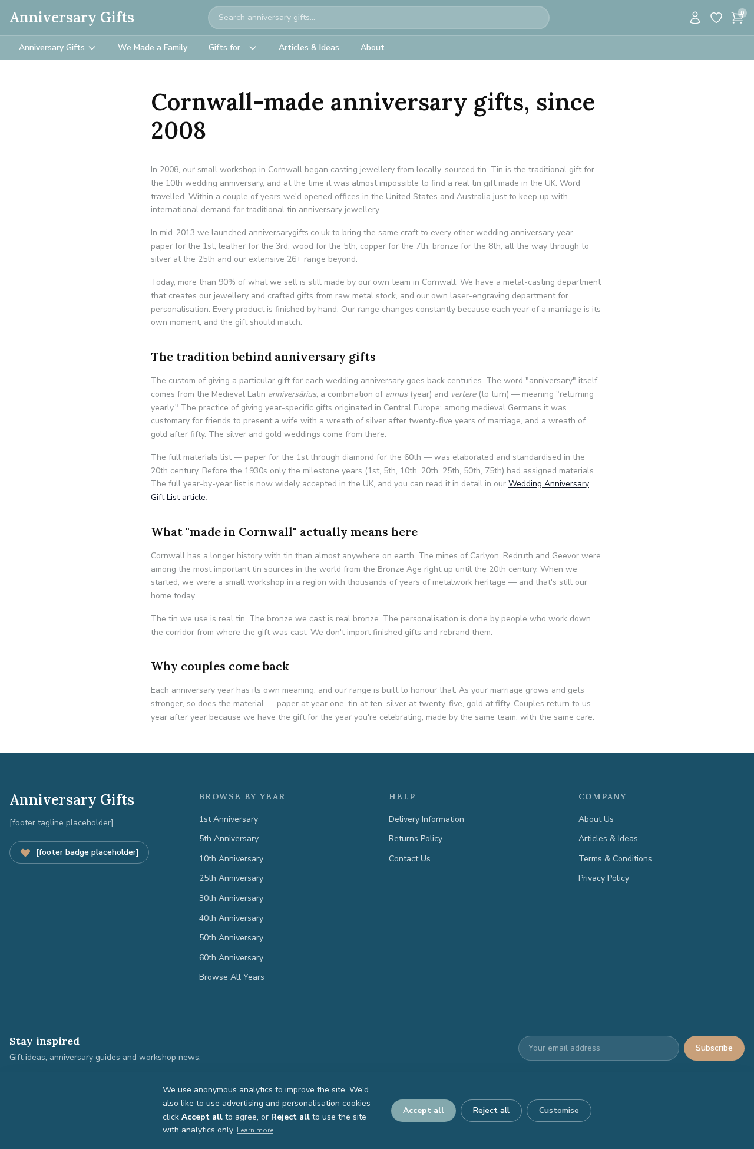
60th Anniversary (231, 957)
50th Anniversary (231, 937)
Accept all (423, 1110)
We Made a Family (152, 47)
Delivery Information (426, 819)
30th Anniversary (231, 898)
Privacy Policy (603, 878)
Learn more (255, 1130)
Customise (559, 1110)
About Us (596, 819)
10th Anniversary (231, 858)
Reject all (491, 1110)
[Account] (695, 18)
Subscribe (714, 1047)
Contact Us (410, 858)
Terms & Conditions (615, 858)
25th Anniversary (231, 878)
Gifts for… (227, 47)
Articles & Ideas (309, 47)
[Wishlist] (716, 18)
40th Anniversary (231, 918)
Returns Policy (415, 838)
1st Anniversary (228, 819)
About (373, 47)
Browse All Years (231, 977)
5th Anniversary (229, 838)
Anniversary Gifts (71, 17)
